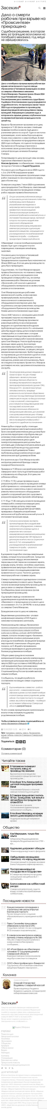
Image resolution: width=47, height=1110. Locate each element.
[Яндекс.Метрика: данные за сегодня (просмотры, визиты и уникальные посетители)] (21, 1027)
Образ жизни (7, 1048)
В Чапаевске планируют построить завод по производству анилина (23, 769)
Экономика (6, 1041)
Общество (6, 1043)
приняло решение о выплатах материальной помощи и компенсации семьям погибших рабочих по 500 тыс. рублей (21, 630)
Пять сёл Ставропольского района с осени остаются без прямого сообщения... (23, 942)
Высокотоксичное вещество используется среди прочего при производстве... (25, 776)
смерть (18, 733)
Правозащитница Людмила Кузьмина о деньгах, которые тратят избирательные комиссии (30, 991)
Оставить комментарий (11, 754)
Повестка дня (7, 1034)
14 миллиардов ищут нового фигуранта (27, 851)
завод (25, 733)
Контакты (5, 1056)
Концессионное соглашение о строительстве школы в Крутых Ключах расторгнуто (23, 909)
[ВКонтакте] (17, 741)
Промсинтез (34, 733)
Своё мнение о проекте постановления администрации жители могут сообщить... (24, 808)
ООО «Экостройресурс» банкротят (26, 963)
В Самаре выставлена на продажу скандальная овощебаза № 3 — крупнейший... (26, 877)
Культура (5, 1046)
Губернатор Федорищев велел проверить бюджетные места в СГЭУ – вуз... (27, 841)
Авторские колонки (10, 1036)
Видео (4, 1050)
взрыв (3, 735)
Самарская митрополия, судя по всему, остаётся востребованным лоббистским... (25, 892)
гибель (10, 735)
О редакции (7, 1058)
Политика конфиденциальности (15, 1065)
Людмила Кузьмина (21, 980)
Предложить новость (10, 1063)
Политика (5, 1039)
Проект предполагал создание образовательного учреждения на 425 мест (24, 916)
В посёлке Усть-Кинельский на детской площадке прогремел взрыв (26, 784)
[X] (20, 741)
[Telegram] (24, 741)
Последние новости (18, 901)
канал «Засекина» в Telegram (14, 724)
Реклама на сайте (9, 1060)
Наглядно (5, 1053)
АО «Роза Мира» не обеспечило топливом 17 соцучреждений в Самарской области (23, 951)
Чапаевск (10, 733)
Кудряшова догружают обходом (27, 849)
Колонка (9, 975)
